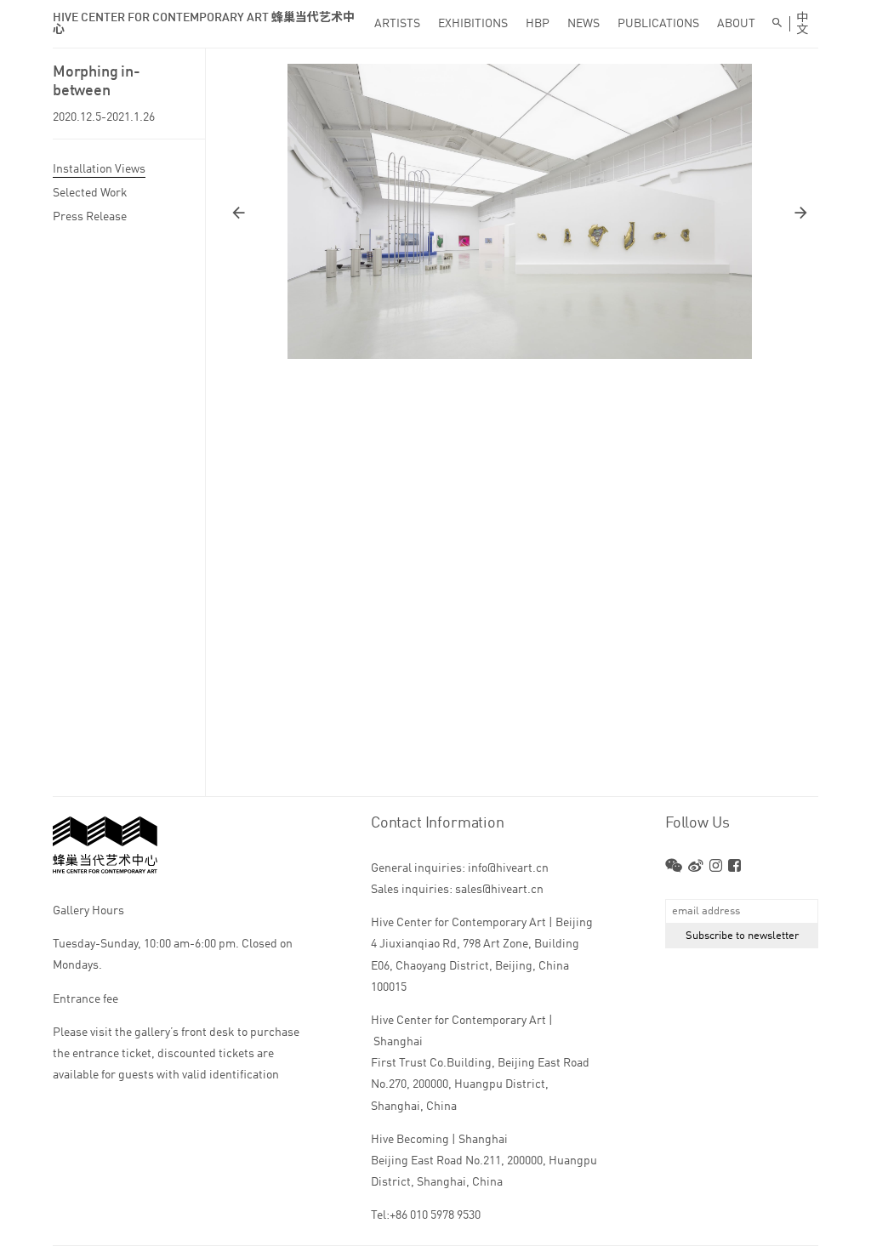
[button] (375, 212)
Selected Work (90, 193)
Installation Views (99, 169)
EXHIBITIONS (473, 24)
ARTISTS (397, 24)
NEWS (583, 24)
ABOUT (736, 24)
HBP (537, 24)
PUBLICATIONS (658, 24)
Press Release (90, 217)
